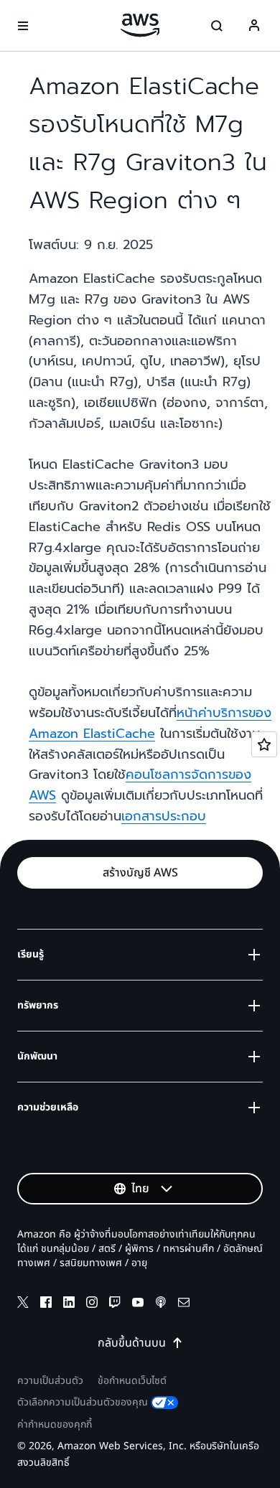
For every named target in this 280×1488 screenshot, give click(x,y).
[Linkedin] (69, 1304)
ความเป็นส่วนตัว (50, 1380)
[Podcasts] (161, 1304)
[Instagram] (92, 1304)
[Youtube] (138, 1304)
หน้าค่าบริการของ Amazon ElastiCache (150, 723)
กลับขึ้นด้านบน (132, 1343)
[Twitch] (115, 1304)
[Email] (184, 1304)
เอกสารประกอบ (163, 816)
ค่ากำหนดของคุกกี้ (54, 1424)
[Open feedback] (264, 744)
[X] (23, 1304)
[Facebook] (46, 1304)
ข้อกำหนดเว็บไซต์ (132, 1380)
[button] (140, 873)
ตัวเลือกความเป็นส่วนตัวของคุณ (82, 1402)
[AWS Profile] (254, 25)
